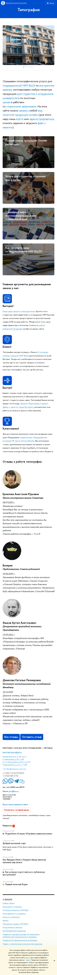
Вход (5, 804)
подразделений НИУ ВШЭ (19, 85)
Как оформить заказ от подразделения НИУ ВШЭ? (23, 249)
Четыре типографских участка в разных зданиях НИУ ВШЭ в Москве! (25, 37)
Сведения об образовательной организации (20, 940)
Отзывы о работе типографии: (22, 462)
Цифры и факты (8, 903)
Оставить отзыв (31, 737)
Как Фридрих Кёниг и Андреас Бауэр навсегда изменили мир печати (24, 861)
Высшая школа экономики (16, 3)
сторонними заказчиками (21, 106)
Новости (7, 825)
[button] (5, 45)
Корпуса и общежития (11, 917)
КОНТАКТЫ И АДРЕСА (12, 752)
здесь (27, 958)
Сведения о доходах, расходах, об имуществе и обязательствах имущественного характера (21, 935)
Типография (28, 9)
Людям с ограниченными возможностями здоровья (22, 944)
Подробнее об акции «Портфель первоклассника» (28, 833)
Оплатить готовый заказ (16, 809)
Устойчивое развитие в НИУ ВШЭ (15, 910)
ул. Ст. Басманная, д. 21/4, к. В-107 (16, 762)
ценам (6, 102)
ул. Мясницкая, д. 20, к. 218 (13, 759)
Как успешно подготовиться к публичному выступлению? (24, 873)
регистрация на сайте (18, 804)
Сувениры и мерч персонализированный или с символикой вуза (20, 215)
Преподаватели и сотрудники (14, 914)
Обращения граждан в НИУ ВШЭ (15, 924)
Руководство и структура (12, 907)
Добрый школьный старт (14, 843)
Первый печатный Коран (16, 884)
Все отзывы (11, 737)
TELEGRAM (6, 799)
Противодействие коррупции (14, 931)
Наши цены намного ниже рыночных (19, 311)
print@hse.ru (14, 791)
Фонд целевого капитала (12, 927)
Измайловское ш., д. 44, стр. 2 (14, 756)
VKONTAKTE (7, 797)
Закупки (5, 920)
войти (20, 119)
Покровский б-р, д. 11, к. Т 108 (15, 765)
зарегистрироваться (41, 119)
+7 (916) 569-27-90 (10, 776)
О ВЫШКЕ (7, 899)
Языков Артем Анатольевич (19, 623)
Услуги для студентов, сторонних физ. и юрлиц (25, 178)
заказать (24, 110)
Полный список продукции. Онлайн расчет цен (26, 142)
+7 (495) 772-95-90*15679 (13, 773)
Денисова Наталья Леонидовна (22, 680)
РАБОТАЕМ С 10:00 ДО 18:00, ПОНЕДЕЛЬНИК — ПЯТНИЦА (27, 748)
